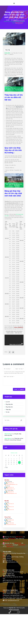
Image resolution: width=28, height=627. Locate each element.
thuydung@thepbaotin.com (11, 484)
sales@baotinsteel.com (11, 524)
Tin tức (7, 412)
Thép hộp (7, 50)
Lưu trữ (8, 401)
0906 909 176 (11, 491)
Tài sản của (9, 607)
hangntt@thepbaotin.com (11, 493)
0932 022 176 (22, 544)
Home (7, 20)
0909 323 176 (11, 482)
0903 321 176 (11, 509)
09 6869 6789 (11, 520)
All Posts (14, 20)
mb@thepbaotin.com (11, 582)
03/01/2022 (7, 53)
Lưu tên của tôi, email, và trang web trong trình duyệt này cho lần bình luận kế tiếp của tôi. (14, 372)
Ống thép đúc (9, 404)
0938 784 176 (11, 503)
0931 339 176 (10, 546)
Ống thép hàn (9, 406)
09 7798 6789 (11, 523)
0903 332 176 (11, 487)
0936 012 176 (11, 506)
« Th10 (6, 467)
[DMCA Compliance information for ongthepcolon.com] (14, 611)
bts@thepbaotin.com (10, 488)
